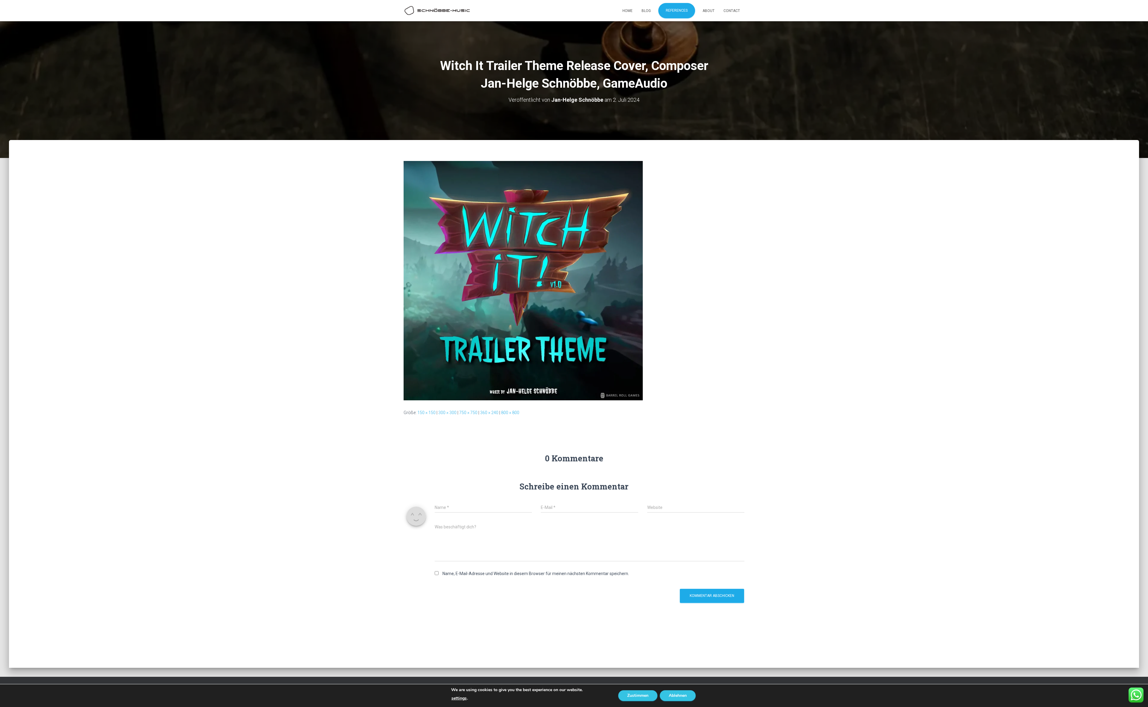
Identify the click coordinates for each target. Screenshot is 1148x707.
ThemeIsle (734, 693)
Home (627, 11)
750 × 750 (468, 412)
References (677, 10)
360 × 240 (489, 412)
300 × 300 (447, 412)
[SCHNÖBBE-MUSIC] (437, 10)
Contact (731, 11)
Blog (646, 11)
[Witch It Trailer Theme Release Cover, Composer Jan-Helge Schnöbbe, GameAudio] (523, 280)
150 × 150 (426, 412)
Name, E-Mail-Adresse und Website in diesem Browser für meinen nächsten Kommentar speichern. (535, 573)
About (709, 11)
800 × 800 (510, 412)
